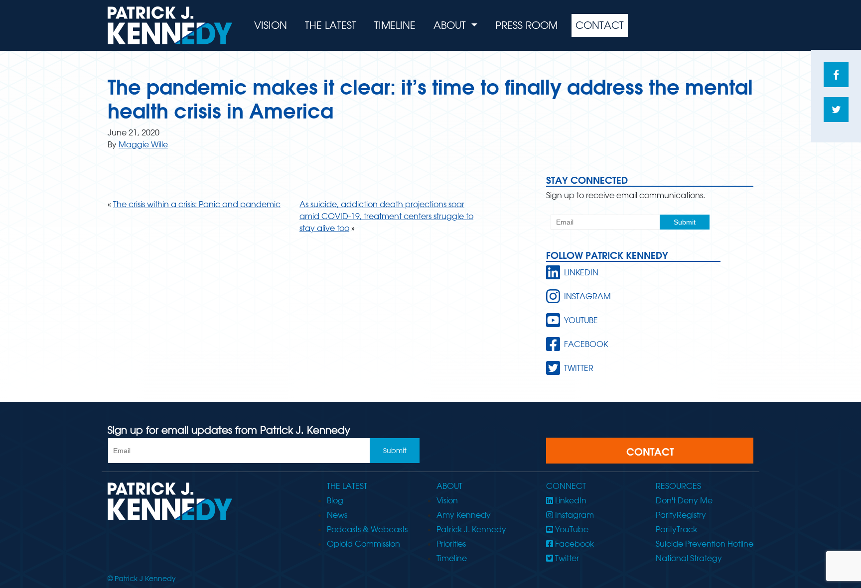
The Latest (330, 25)
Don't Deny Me (684, 500)
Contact (599, 25)
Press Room (526, 25)
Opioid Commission (363, 544)
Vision (270, 25)
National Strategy (689, 558)
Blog (335, 500)
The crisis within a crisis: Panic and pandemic (197, 204)
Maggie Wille (143, 144)
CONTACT (650, 451)
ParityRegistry (681, 515)
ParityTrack (676, 529)
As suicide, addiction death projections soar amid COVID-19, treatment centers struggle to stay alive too (386, 216)
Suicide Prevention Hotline (704, 544)
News (337, 515)
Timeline (395, 25)
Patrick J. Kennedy (471, 529)
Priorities (451, 544)
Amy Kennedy (463, 515)
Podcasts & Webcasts (367, 529)
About (451, 25)
